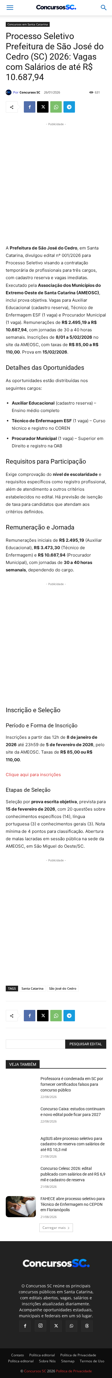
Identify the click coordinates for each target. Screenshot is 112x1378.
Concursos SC (30, 92)
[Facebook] (29, 107)
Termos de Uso (92, 1361)
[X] (43, 107)
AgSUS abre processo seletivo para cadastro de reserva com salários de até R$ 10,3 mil (72, 1144)
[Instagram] (40, 1326)
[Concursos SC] (9, 92)
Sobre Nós (47, 1361)
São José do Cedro (62, 988)
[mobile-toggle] (10, 7)
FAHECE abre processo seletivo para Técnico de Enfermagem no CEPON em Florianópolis (72, 1204)
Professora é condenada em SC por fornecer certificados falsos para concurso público (71, 1084)
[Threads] (87, 1326)
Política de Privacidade (78, 1355)
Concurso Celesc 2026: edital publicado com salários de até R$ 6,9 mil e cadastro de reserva (72, 1174)
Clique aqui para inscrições (33, 774)
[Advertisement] (56, 182)
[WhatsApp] (56, 107)
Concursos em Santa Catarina (27, 24)
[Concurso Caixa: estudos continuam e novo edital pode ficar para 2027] (21, 1116)
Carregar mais (54, 1227)
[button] (104, 7)
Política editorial (42, 1355)
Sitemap (67, 1361)
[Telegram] (69, 107)
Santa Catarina (32, 988)
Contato (17, 1355)
